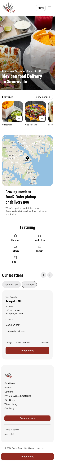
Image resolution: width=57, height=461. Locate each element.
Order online (27, 350)
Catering (8, 391)
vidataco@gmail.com (15, 332)
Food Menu (10, 383)
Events (7, 387)
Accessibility (10, 434)
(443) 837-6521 (13, 326)
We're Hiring (10, 404)
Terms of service (11, 429)
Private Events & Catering (17, 395)
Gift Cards (9, 400)
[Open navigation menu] (49, 8)
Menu (41, 7)
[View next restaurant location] (50, 275)
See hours (44, 342)
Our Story (9, 408)
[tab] (11, 284)
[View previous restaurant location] (43, 275)
